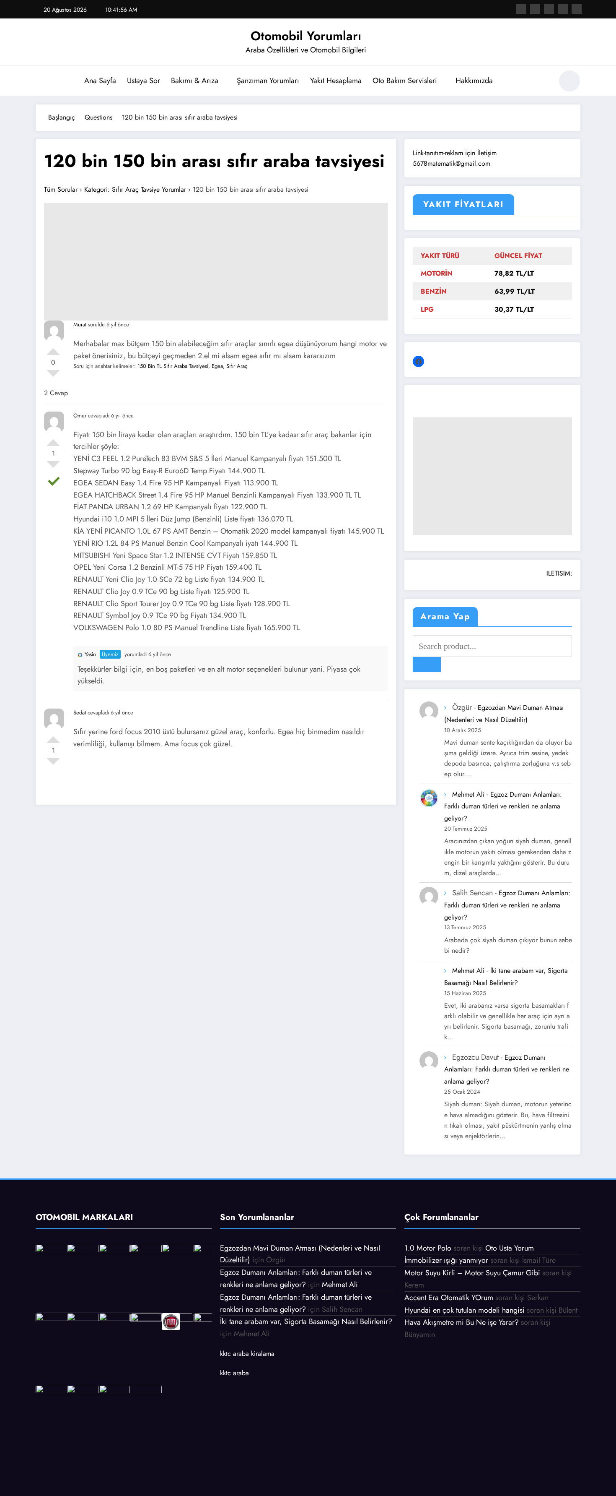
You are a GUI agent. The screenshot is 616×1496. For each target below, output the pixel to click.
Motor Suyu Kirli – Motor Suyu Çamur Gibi (472, 1272)
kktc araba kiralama (247, 1353)
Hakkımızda (474, 80)
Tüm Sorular (61, 189)
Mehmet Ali (468, 794)
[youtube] (577, 9)
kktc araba (234, 1373)
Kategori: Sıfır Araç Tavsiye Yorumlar (135, 189)
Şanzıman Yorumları (268, 80)
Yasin (90, 654)
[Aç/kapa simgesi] (42, 82)
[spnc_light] (569, 80)
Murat (79, 324)
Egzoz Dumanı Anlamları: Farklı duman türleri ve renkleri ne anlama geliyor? (503, 807)
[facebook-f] (521, 9)
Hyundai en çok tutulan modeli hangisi (464, 1310)
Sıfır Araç (236, 366)
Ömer (79, 416)
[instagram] (563, 9)
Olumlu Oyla (53, 348)
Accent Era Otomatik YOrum (448, 1297)
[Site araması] (542, 82)
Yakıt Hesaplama (336, 80)
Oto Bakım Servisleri (405, 80)
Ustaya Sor (143, 80)
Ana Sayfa (100, 80)
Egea (217, 366)
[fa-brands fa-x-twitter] (535, 9)
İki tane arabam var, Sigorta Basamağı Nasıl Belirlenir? (306, 1321)
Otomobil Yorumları (306, 36)
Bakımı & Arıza (194, 80)
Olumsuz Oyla (53, 376)
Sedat (79, 713)
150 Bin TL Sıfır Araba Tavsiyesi (172, 366)
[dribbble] (549, 9)
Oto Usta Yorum (509, 1248)
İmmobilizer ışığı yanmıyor (446, 1260)
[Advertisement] (216, 262)
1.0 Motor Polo (427, 1248)
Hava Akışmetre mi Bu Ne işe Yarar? (461, 1322)
